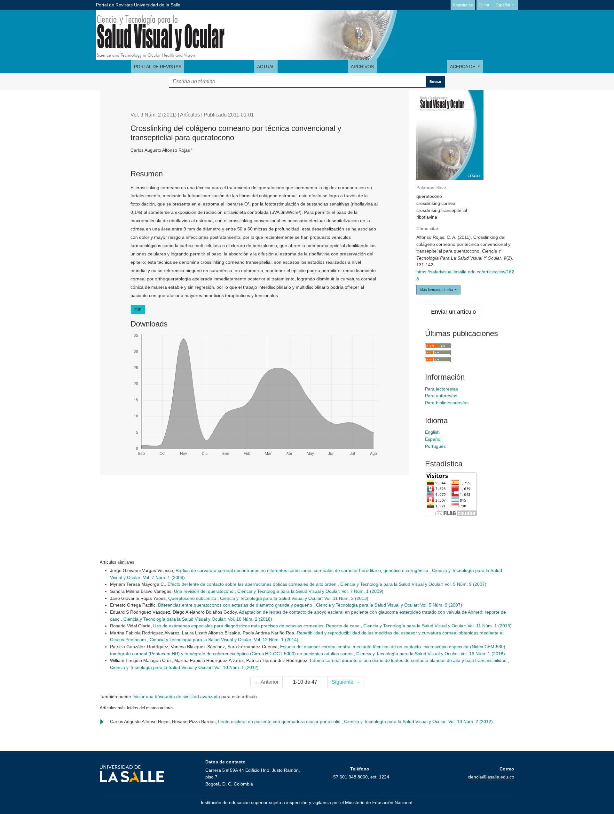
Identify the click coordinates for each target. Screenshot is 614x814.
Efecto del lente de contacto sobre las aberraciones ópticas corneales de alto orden (253, 584)
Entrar (484, 5)
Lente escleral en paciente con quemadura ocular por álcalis (280, 721)
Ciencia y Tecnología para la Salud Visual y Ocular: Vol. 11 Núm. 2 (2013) (294, 598)
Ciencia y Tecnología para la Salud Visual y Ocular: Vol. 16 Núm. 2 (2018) (197, 619)
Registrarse (463, 5)
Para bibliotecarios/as (446, 402)
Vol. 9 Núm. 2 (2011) (153, 114)
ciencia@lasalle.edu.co (491, 776)
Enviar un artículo (453, 312)
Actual (266, 66)
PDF (137, 309)
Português (435, 446)
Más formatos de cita (437, 290)
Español (506, 5)
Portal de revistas (157, 66)
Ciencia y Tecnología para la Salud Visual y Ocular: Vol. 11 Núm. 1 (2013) (437, 625)
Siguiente (346, 682)
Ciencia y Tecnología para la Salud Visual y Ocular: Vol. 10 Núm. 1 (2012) (184, 667)
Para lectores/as (441, 388)
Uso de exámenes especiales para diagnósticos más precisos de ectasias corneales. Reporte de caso (257, 625)
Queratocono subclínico (192, 598)
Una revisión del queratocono (204, 591)
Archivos (362, 66)
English (432, 432)
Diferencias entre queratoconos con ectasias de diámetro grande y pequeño (235, 605)
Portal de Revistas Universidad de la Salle (138, 4)
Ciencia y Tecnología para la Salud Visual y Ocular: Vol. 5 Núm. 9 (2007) (413, 584)
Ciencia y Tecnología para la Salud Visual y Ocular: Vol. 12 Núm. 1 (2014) (224, 639)
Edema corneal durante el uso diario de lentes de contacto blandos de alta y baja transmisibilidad (409, 660)
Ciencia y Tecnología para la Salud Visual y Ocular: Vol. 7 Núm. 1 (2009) (310, 591)
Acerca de (463, 66)
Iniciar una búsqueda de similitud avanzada (176, 696)
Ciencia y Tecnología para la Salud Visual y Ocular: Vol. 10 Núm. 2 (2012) (418, 721)
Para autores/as (441, 395)
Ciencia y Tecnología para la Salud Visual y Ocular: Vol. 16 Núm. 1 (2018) (430, 653)
